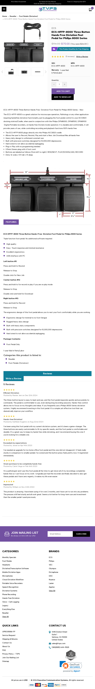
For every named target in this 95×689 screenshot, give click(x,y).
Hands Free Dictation (10, 598)
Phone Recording (9, 594)
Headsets (6, 565)
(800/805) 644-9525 (60, 647)
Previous (2, 72)
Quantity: (55, 80)
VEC (50, 565)
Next (45, 72)
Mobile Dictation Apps (11, 572)
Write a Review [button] (82, 57)
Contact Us (7, 643)
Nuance (52, 580)
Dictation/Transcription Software (15, 568)
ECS (50, 557)
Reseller (11, 359)
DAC (51, 576)
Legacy (5, 606)
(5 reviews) (70, 56)
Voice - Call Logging (10, 602)
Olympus (52, 568)
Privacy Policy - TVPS (11, 654)
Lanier (51, 583)
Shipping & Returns (10, 639)
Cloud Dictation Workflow (13, 580)
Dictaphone (53, 572)
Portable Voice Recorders (12, 583)
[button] (70, 666)
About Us (6, 646)
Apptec (52, 587)
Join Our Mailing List (10, 658)
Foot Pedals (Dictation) (18, 363)
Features (11, 222)
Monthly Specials (9, 557)
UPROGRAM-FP (8, 632)
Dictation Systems (9, 591)
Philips (51, 561)
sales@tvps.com (58, 643)
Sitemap (5, 661)
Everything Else (8, 609)
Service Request (8, 635)
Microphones (7, 576)
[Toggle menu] (4, 9)
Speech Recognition (10, 587)
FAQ (4, 650)
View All (5, 617)
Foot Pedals (7, 561)
